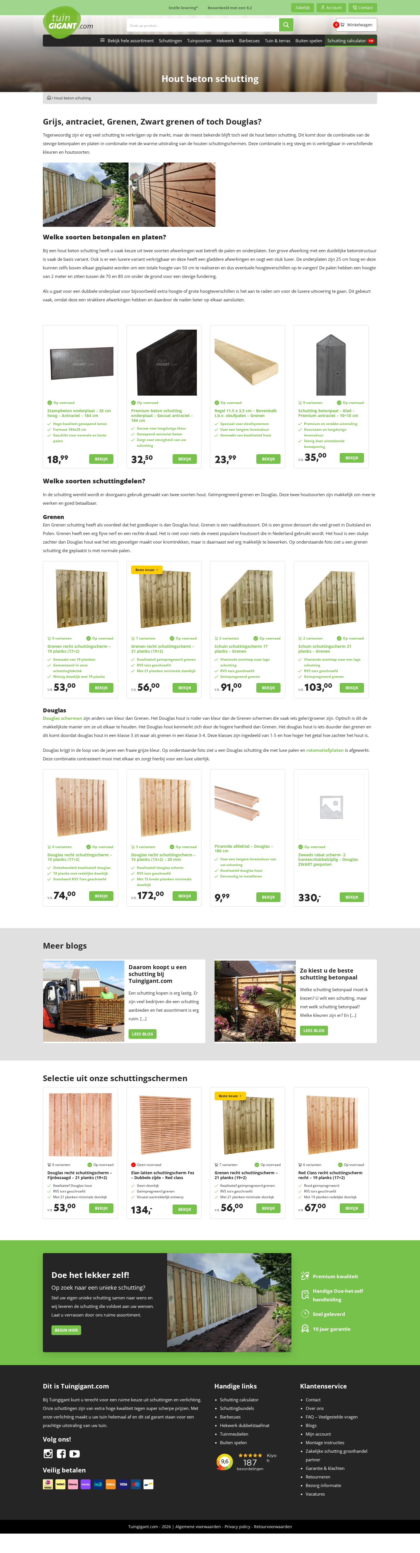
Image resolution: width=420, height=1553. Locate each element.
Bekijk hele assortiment (131, 40)
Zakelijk (302, 7)
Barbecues (249, 40)
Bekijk (101, 459)
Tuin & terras (277, 40)
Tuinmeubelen (234, 1434)
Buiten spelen (308, 40)
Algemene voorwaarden (198, 1526)
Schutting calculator (346, 40)
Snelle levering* (183, 7)
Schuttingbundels (237, 1408)
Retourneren (318, 1477)
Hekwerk (225, 40)
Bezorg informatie (323, 1485)
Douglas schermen (62, 718)
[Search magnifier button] (286, 24)
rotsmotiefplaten (325, 750)
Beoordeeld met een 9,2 (230, 7)
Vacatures (315, 1494)
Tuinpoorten (199, 40)
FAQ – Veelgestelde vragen (332, 1417)
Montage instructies (325, 1442)
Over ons (315, 1408)
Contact (313, 1399)
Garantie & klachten (325, 1468)
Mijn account (318, 1434)
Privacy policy (237, 1526)
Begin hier (66, 1330)
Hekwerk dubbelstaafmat (244, 1425)
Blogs (311, 1425)
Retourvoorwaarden (273, 1526)
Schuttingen (170, 40)
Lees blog (142, 1034)
